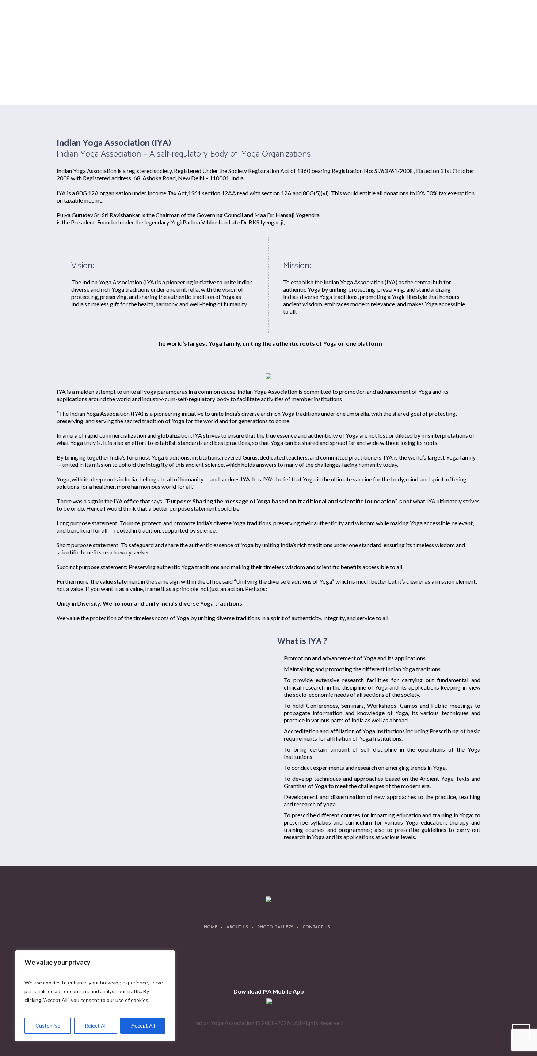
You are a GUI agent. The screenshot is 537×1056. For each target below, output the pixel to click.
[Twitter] (259, 962)
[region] (95, 995)
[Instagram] (281, 962)
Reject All (96, 1025)
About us (237, 927)
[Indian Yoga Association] (268, 900)
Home (410, 86)
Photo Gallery (275, 927)
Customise (47, 1025)
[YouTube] (303, 962)
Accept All (143, 1025)
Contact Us (316, 927)
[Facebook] (237, 962)
